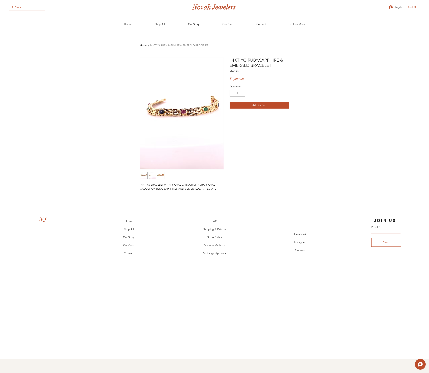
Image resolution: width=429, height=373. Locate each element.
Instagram (300, 242)
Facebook (300, 234)
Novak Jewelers (214, 7)
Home (143, 45)
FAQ (214, 221)
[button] (412, 7)
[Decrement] (232, 93)
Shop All (129, 229)
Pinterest (300, 250)
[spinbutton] (237, 93)
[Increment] (242, 93)
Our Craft (128, 245)
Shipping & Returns (214, 229)
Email (374, 227)
